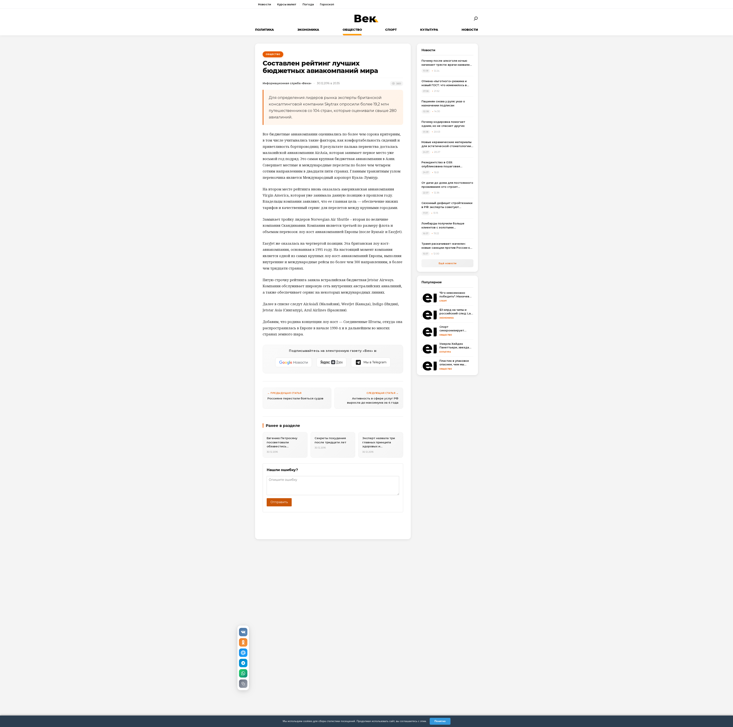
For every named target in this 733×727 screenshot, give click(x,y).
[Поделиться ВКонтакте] (243, 632)
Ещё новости (447, 263)
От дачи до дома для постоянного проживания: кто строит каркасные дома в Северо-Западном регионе (447, 185)
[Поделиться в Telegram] (243, 663)
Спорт (391, 30)
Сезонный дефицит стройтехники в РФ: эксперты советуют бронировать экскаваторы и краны (446, 205)
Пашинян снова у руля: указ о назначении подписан (443, 103)
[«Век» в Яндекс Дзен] (331, 362)
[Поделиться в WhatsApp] (243, 673)
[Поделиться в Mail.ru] (243, 652)
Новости (264, 4)
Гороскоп (327, 4)
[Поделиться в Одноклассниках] (243, 642)
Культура (429, 30)
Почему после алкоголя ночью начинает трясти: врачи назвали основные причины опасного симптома (445, 63)
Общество (352, 30)
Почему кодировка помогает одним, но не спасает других (443, 124)
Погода (308, 4)
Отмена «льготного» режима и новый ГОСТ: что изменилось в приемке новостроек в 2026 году (446, 83)
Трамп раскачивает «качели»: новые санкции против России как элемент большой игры (447, 246)
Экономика (308, 30)
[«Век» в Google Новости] (293, 362)
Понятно (440, 721)
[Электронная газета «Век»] (366, 19)
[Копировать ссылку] (243, 683)
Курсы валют (286, 4)
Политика (264, 30)
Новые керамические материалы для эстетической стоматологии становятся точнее (446, 144)
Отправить (279, 502)
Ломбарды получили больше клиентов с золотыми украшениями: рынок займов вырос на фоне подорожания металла (443, 226)
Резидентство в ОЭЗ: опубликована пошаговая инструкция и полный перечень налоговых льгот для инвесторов (446, 164)
